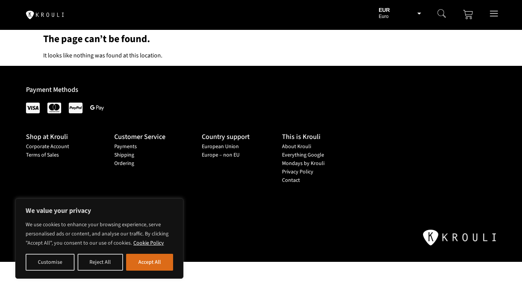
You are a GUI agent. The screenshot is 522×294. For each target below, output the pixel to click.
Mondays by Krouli (303, 163)
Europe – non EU (221, 155)
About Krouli (296, 146)
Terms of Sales (42, 155)
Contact (291, 180)
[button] (441, 14)
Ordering (124, 163)
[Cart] (468, 14)
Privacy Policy (297, 172)
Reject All (100, 262)
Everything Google (303, 155)
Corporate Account (47, 146)
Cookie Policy (148, 243)
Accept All (149, 262)
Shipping (124, 155)
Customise (50, 262)
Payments (125, 146)
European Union (220, 146)
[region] (99, 238)
